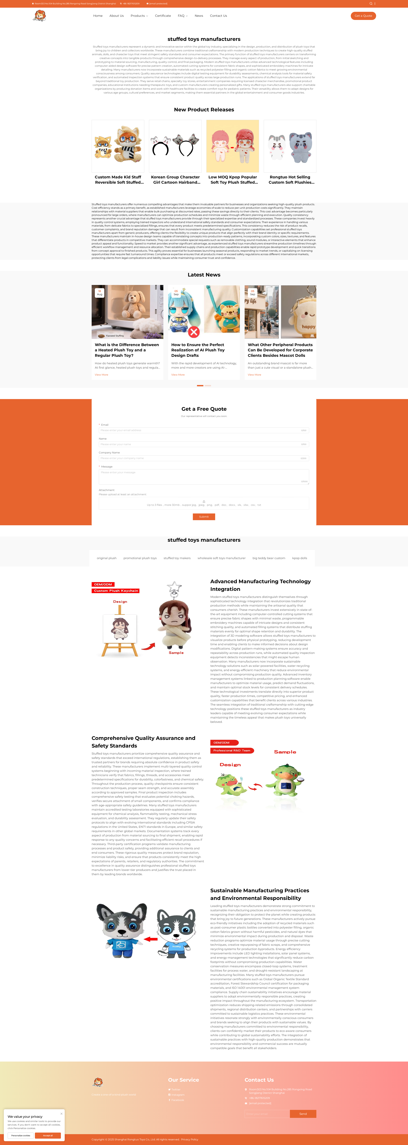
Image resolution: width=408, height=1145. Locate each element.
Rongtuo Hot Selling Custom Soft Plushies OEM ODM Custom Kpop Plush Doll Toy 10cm (290, 180)
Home (97, 16)
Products (138, 16)
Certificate (163, 16)
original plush (107, 558)
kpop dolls (299, 558)
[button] (200, 385)
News (199, 16)
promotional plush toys (140, 558)
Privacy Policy (189, 1139)
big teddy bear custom (269, 558)
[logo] (58, 16)
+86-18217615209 (131, 3)
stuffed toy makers (177, 558)
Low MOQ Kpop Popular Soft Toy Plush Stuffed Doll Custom (232, 180)
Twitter (175, 1089)
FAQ (181, 16)
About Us (116, 16)
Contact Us (218, 16)
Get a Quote (363, 16)
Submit (204, 516)
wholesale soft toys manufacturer (222, 558)
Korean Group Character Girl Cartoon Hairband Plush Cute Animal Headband (175, 180)
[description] (98, 1082)
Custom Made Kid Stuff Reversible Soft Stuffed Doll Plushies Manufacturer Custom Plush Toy (118, 180)
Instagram (178, 1094)
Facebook (177, 1100)
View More (101, 374)
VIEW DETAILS (118, 145)
